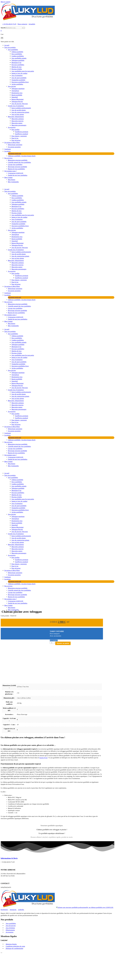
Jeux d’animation (17, 75)
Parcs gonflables (17, 54)
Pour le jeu (15, 138)
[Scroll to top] (1, 952)
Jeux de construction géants (20, 112)
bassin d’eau (43, 758)
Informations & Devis (9, 858)
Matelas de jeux (17, 67)
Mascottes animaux (18, 119)
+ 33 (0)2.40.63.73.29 (9, 24)
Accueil (6, 45)
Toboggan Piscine (17, 101)
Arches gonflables (17, 84)
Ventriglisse (15, 91)
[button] (2, 38)
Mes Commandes (13, 182)
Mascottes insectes (17, 121)
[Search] (24, 28)
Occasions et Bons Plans (12, 142)
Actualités (32, 24)
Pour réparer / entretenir (19, 136)
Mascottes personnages (19, 125)
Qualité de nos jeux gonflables (17, 175)
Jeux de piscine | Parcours (20, 104)
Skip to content (5, 2)
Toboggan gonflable (18, 60)
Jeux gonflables (13, 49)
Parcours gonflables (18, 65)
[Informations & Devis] (1, 854)
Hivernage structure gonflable (17, 167)
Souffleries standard (21, 134)
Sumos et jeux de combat (19, 73)
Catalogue (7, 149)
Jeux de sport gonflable (19, 78)
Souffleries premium (21, 132)
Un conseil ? (54, 640)
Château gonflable (17, 52)
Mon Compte (8, 177)
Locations (7, 151)
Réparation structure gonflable (17, 160)
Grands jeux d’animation (16, 106)
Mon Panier (11, 180)
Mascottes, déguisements (16, 116)
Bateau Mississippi (18, 99)
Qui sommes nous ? (10, 171)
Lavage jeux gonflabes (15, 164)
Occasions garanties (14, 147)
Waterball (15, 97)
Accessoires (12, 127)
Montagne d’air (16, 62)
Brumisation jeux (17, 93)
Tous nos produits (10, 47)
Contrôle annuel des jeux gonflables (19, 162)
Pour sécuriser (16, 140)
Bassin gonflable (17, 95)
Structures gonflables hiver (20, 82)
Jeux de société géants (19, 110)
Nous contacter (22, 24)
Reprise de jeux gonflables (16, 169)
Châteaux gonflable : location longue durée (21, 156)
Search (3, 28)
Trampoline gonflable (18, 80)
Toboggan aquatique (18, 88)
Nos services (8, 158)
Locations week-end (14, 153)
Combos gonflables (18, 56)
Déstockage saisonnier (15, 145)
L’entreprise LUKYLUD (15, 173)
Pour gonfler (15, 129)
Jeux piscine (12, 86)
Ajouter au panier (63, 643)
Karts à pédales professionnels (21, 108)
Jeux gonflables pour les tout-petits (23, 71)
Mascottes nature (17, 123)
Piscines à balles (17, 69)
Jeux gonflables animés (19, 58)
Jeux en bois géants (18, 114)
